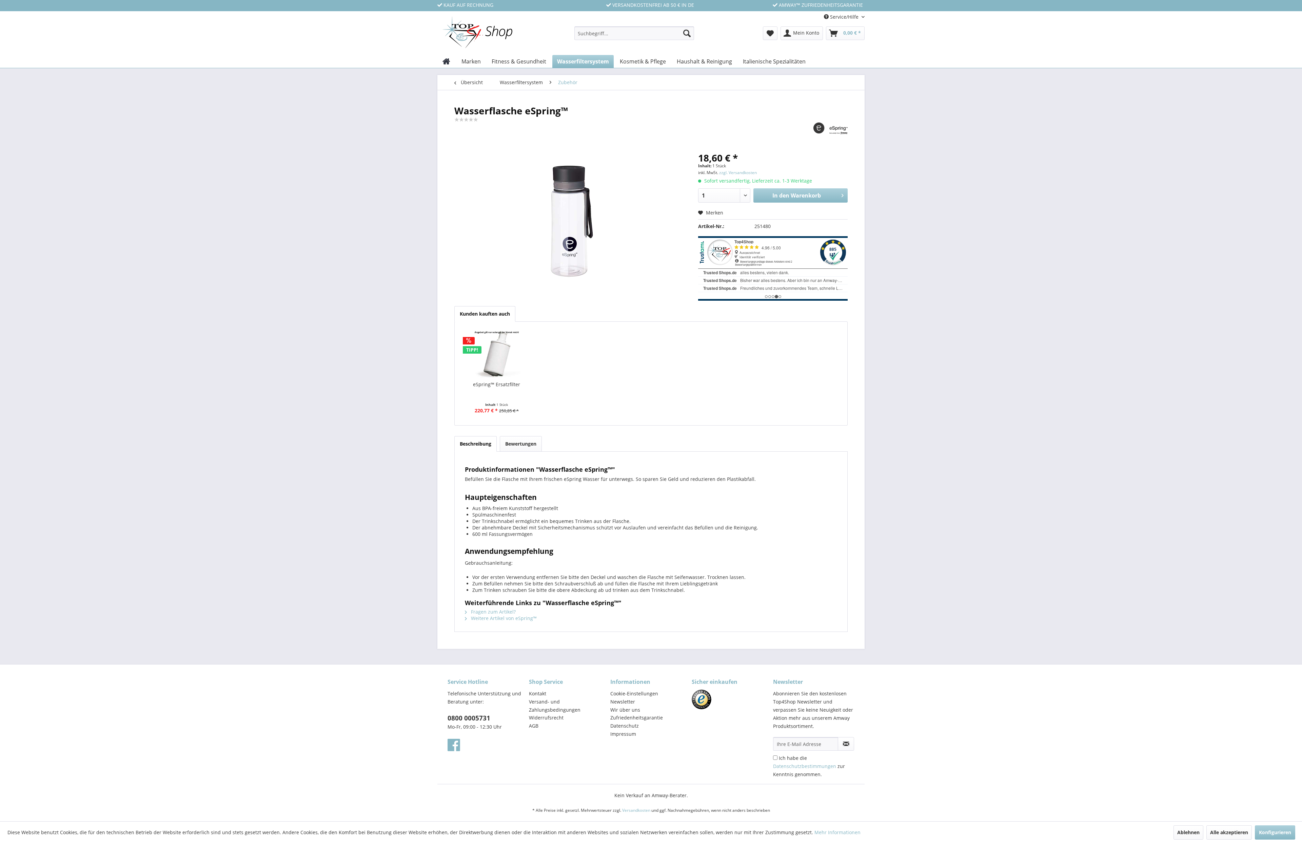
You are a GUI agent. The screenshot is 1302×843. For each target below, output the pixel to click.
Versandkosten (636, 810)
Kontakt (537, 693)
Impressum (623, 734)
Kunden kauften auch (485, 314)
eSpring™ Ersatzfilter (496, 384)
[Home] (446, 61)
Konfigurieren (1275, 832)
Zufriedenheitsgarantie (636, 717)
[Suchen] (687, 33)
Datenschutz (624, 726)
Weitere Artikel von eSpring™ (503, 618)
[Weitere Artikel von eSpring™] (830, 134)
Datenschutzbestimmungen (804, 766)
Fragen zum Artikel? (493, 611)
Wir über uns (625, 710)
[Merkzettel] (770, 33)
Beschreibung (475, 444)
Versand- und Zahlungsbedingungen (554, 705)
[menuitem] (634, 36)
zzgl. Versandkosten (738, 172)
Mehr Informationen (837, 832)
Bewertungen (520, 444)
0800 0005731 (469, 718)
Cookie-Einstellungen (634, 693)
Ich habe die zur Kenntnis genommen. (809, 766)
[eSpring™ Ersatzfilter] (496, 354)
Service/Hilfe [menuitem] (844, 17)
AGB (533, 726)
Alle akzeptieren (1229, 832)
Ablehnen (1188, 832)
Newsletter (622, 701)
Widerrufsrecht (546, 717)
